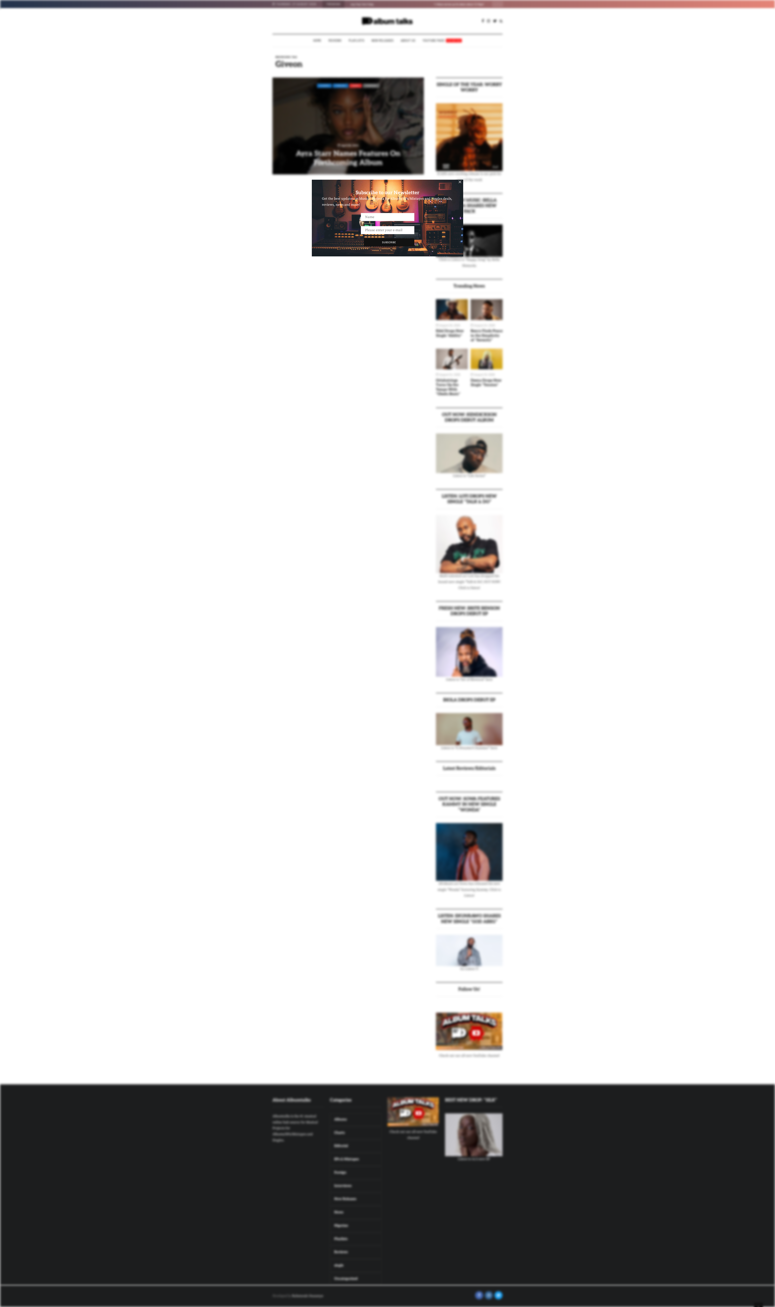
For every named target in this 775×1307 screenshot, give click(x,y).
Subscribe (389, 242)
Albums (324, 85)
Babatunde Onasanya (307, 1296)
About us (408, 40)
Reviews (335, 40)
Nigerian (371, 85)
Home (317, 40)
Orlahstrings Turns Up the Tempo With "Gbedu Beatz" (448, 387)
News (355, 85)
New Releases (383, 40)
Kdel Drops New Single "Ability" (450, 333)
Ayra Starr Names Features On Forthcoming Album (348, 158)
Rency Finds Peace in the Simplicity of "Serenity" (487, 335)
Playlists (356, 40)
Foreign (340, 85)
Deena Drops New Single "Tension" (486, 382)
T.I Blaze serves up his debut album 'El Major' (376, 4)
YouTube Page (442, 40)
